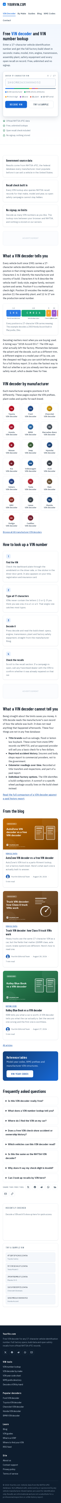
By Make (22, 13)
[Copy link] (12, 1194)
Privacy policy (9, 1469)
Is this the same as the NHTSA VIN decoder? (26, 1156)
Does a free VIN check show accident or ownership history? (29, 1132)
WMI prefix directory (12, 1380)
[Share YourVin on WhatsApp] (25, 1352)
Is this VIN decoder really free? (25, 1100)
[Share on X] (28, 1187)
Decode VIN (16, 104)
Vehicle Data (11, 853)
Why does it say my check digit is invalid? (30, 1168)
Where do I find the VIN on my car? (27, 1120)
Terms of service (10, 1473)
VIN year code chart (12, 1375)
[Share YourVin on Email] (31, 1352)
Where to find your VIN (13, 1442)
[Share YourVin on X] (5, 1352)
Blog (39, 13)
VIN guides (8, 1433)
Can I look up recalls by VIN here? (27, 1177)
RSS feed (7, 1446)
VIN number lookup (12, 1366)
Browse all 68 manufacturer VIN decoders (22, 532)
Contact (7, 20)
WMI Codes (49, 13)
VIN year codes (20, 1073)
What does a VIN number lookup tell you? (31, 1110)
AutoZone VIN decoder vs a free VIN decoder (30, 857)
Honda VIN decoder (12, 1411)
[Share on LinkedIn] (55, 1187)
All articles (7, 1045)
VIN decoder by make (12, 1371)
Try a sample (41, 104)
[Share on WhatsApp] (48, 1187)
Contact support (10, 1464)
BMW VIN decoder (11, 1415)
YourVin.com (16, 4)
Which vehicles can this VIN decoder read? (31, 1144)
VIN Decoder (9, 13)
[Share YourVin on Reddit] (18, 1352)
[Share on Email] (5, 1194)
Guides (31, 13)
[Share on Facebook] (35, 1187)
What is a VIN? (9, 1438)
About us (7, 1460)
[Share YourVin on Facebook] (11, 1352)
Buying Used (11, 1006)
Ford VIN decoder (11, 1398)
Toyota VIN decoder (12, 1402)
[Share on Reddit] (41, 1187)
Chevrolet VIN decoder (13, 1406)
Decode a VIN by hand (13, 1384)
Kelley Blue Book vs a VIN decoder (24, 1010)
